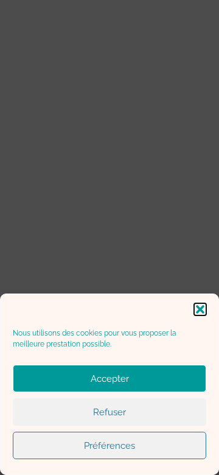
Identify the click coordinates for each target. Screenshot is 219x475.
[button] (200, 309)
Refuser (109, 412)
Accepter (110, 378)
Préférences (109, 445)
